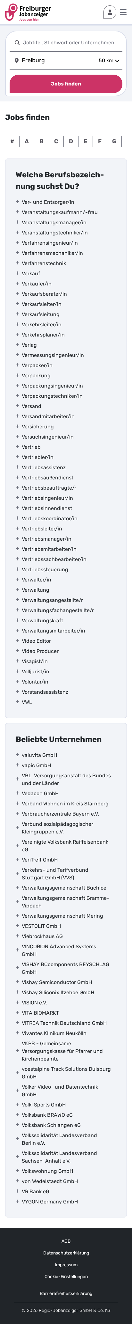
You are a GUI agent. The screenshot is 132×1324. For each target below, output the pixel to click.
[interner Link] (28, 12)
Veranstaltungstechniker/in (55, 233)
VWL (27, 702)
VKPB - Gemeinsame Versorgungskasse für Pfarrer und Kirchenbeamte (62, 1051)
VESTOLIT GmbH (41, 926)
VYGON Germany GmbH (50, 1202)
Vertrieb (31, 447)
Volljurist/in (35, 672)
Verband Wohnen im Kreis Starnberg (65, 804)
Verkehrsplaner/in (43, 335)
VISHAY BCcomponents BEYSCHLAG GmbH (65, 968)
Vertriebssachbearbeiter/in (54, 559)
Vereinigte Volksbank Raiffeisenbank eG (65, 846)
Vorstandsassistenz (45, 692)
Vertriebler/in (38, 457)
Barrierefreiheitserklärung (66, 1293)
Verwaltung (35, 590)
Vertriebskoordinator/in (50, 518)
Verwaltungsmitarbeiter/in (53, 631)
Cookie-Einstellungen (66, 1276)
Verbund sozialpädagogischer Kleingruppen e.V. (57, 828)
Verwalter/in (36, 580)
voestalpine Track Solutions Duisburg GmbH (66, 1073)
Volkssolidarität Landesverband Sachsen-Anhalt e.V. (59, 1157)
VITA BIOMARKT (40, 1013)
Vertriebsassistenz (44, 467)
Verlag (29, 345)
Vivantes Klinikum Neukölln (54, 1033)
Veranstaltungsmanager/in (54, 222)
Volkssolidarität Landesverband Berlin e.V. (59, 1139)
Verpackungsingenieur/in (52, 386)
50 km (106, 60)
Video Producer (40, 651)
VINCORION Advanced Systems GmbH (59, 950)
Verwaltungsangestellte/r (52, 600)
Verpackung (36, 376)
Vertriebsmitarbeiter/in (49, 549)
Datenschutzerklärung (66, 1253)
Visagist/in (35, 661)
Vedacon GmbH (40, 793)
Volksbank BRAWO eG (47, 1115)
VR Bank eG (35, 1191)
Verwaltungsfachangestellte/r (58, 610)
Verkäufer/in (37, 284)
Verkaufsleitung (41, 314)
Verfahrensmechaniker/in (52, 253)
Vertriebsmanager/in (46, 539)
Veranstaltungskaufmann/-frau (60, 212)
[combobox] (71, 42)
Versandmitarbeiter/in (48, 416)
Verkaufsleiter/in (42, 304)
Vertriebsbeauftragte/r (49, 488)
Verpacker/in (37, 365)
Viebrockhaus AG (42, 936)
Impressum (66, 1265)
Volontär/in (35, 682)
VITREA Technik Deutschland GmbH (64, 1023)
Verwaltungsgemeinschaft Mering (62, 916)
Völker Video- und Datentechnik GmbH (60, 1091)
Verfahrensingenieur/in (50, 243)
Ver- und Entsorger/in (48, 202)
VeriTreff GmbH (40, 860)
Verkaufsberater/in (44, 294)
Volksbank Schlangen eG (51, 1125)
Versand (31, 406)
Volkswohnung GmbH (47, 1171)
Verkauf (31, 273)
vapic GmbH (36, 765)
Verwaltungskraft (42, 621)
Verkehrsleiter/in (42, 325)
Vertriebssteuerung (45, 569)
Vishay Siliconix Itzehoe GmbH (58, 992)
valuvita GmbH (39, 755)
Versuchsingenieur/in (48, 437)
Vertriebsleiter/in (42, 529)
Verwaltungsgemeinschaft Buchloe (64, 888)
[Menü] (123, 12)
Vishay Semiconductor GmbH (57, 982)
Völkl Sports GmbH (44, 1105)
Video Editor (36, 641)
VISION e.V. (34, 1003)
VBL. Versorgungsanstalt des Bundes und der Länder (66, 779)
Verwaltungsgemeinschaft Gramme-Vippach (65, 902)
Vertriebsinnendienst (47, 508)
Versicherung (38, 427)
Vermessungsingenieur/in (53, 355)
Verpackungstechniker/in (52, 396)
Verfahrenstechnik (44, 263)
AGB (66, 1241)
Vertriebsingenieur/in (47, 498)
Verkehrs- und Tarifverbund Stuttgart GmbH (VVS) (55, 874)
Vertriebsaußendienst (47, 478)
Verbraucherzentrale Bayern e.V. (60, 814)
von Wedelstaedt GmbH (50, 1181)
